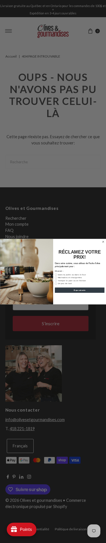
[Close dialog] (103, 242)
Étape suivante (79, 290)
